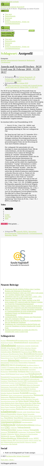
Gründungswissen (5, 385)
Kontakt (7, 20)
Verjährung (26, 430)
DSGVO (5, 364)
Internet (17, 391)
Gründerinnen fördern (32, 382)
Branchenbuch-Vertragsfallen (27, 356)
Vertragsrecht (4, 432)
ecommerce (9, 369)
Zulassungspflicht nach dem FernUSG (14, 442)
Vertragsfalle (34, 430)
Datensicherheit (5, 362)
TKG (34, 418)
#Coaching (3, 340)
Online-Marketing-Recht (8, 403)
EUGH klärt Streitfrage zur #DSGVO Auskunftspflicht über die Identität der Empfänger (23, 321)
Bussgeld (16, 358)
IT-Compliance (34, 391)
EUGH (7, 374)
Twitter (38, 418)
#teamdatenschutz (23, 340)
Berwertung (32, 231)
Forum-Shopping (12, 381)
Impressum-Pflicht (24, 389)
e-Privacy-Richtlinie (33, 367)
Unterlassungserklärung (11, 422)
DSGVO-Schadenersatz (18, 365)
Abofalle (3, 348)
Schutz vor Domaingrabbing (8, 414)
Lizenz (10, 395)
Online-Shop (28, 403)
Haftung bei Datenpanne (33, 385)
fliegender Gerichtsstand (21, 379)
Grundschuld (18, 382)
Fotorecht (20, 381)
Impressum (8, 18)
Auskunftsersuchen (30, 350)
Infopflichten (33, 388)
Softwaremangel (5, 416)
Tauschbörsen (19, 418)
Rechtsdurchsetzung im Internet (8, 409)
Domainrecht (31, 362)
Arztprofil (19, 231)
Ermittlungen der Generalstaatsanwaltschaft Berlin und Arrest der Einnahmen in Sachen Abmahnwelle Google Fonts (23, 326)
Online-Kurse (34, 401)
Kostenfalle (24, 393)
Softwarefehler (31, 414)
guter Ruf (12, 385)
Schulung (38, 412)
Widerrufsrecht (22, 438)
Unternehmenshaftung (27, 422)
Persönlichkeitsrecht (27, 405)
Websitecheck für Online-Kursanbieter (29, 434)
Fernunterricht (5, 377)
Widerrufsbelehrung (8, 438)
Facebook (22, 374)
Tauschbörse (8, 418)
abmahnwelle (34, 346)
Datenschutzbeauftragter (26, 360)
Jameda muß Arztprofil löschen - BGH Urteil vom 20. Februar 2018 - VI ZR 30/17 (21, 69)
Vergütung (20, 430)
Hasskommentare (5, 387)
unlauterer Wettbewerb (7, 420)
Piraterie (7, 407)
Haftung (22, 385)
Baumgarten (16, 352)
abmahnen (10, 342)
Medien (14, 235)
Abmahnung (8, 345)
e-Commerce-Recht (13, 367)
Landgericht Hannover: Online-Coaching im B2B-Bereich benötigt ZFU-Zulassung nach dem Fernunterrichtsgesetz (24, 306)
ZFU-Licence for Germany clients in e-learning (27, 440)
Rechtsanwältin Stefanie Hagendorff (12, 7)
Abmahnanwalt (4, 342)
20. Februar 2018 (22, 83)
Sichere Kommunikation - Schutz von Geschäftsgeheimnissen (17, 22)
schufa (24, 412)
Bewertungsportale (14, 355)
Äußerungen (28, 442)
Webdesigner (10, 434)
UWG (7, 427)
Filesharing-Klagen (7, 379)
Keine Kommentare (23, 86)
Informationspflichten (8, 391)
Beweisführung (29, 354)
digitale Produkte (14, 362)
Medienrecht (31, 60)
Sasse (37, 409)
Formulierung (4, 381)
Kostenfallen (32, 393)
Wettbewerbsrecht (22, 436)
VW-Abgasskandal (30, 432)
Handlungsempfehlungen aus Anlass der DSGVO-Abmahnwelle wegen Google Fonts (21, 330)
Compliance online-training (35, 358)
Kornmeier (16, 393)
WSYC (36, 438)
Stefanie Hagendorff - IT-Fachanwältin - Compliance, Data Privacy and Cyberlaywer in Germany (20, 79)
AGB (18, 348)
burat (40, 356)
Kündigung (4, 395)
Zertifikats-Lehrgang (6, 440)
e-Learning (24, 367)
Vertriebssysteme (22, 432)
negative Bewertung (26, 399)
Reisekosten (20, 409)
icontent (20, 387)
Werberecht (5, 436)
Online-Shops (36, 403)
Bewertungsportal (10, 233)
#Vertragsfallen (32, 340)
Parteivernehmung (15, 405)
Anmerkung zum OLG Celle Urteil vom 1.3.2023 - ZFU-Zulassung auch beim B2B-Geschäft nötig (23, 297)
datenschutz (14, 360)
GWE (17, 385)
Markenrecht (38, 395)
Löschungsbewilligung (28, 395)
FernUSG (26, 377)
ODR (16, 401)
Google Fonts (4, 383)
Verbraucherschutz (8, 430)
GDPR (25, 381)
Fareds (26, 374)
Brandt (37, 356)
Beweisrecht (39, 354)
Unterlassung (17, 420)
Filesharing (36, 376)
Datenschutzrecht (12, 60)
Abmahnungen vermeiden (23, 346)
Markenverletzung (16, 397)
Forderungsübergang (34, 379)
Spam (26, 416)
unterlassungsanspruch (28, 420)
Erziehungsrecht (34, 371)
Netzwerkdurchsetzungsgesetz (8, 401)
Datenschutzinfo (10, 16)
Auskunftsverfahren (6, 352)
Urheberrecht (8, 424)
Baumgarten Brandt (26, 352)
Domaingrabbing (23, 362)
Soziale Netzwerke (19, 416)
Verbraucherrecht (23, 427)
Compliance (23, 358)
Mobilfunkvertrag (15, 399)
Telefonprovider (28, 418)
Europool (12, 374)
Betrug (21, 354)
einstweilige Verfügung (17, 371)
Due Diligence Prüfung (32, 365)
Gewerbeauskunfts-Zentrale (34, 381)
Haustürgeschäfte (13, 387)
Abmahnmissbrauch (21, 342)
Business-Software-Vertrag (7, 358)
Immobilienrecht (15, 388)
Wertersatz (12, 436)
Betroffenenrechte (14, 354)
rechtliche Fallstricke (32, 407)
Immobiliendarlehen (5, 388)
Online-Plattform (19, 403)
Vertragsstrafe (12, 432)
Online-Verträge (5, 405)
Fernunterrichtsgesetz (16, 377)
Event (17, 374)
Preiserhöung (12, 407)
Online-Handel (23, 401)
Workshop (31, 438)
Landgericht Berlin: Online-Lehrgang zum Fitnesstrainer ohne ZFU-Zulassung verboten (23, 318)
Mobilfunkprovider (5, 399)
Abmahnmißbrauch (34, 342)
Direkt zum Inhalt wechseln (10, 2)
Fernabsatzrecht (35, 374)
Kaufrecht (9, 393)
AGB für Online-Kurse (25, 348)
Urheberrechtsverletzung (25, 425)
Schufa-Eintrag (31, 412)
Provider (18, 407)
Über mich (8, 14)
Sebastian (19, 414)
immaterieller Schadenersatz (30, 387)
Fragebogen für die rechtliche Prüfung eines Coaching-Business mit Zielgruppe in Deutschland (22, 290)
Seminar (25, 414)
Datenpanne (4, 360)
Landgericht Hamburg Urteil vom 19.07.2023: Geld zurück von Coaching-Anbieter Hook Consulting (24, 294)
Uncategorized (5, 62)
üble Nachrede (13, 444)
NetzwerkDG (35, 399)
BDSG (25, 231)
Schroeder (19, 412)
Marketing (8, 235)
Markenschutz (5, 397)
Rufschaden (32, 409)
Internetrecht (22, 60)
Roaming (26, 409)
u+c (41, 418)
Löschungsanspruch (35, 233)
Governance (11, 382)
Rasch (24, 407)
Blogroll (3, 60)
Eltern (28, 371)
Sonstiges (12, 416)
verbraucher (13, 427)
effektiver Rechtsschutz (20, 369)
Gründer (24, 383)
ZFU (14, 440)
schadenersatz (8, 411)
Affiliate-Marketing (11, 348)
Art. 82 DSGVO (14, 350)
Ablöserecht (39, 340)
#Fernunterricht (12, 340)
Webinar (17, 434)
